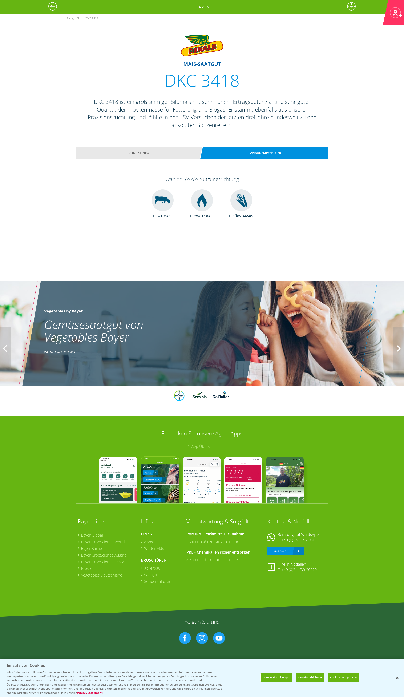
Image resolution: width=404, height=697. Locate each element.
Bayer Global (92, 535)
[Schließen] (397, 677)
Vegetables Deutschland (101, 575)
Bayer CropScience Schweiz (104, 561)
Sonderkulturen (157, 581)
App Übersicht (203, 446)
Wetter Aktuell (156, 548)
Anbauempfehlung (266, 153)
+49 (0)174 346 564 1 (299, 539)
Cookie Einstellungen (276, 677)
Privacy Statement (90, 692)
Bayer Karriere (93, 548)
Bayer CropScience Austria (103, 555)
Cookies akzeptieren (343, 677)
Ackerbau (152, 568)
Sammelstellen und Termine (214, 541)
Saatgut (150, 574)
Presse (86, 568)
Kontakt (280, 551)
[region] (202, 678)
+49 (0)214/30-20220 (299, 569)
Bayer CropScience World (103, 541)
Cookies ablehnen (310, 677)
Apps (148, 541)
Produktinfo (137, 153)
